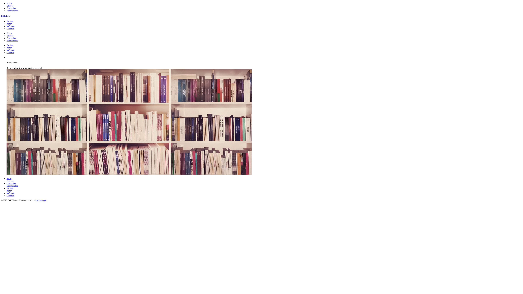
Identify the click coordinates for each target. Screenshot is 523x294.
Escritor (10, 21)
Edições (10, 6)
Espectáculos (12, 11)
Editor (9, 3)
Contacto (10, 28)
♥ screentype (40, 200)
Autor (9, 24)
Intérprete (11, 26)
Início (9, 178)
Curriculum (11, 8)
